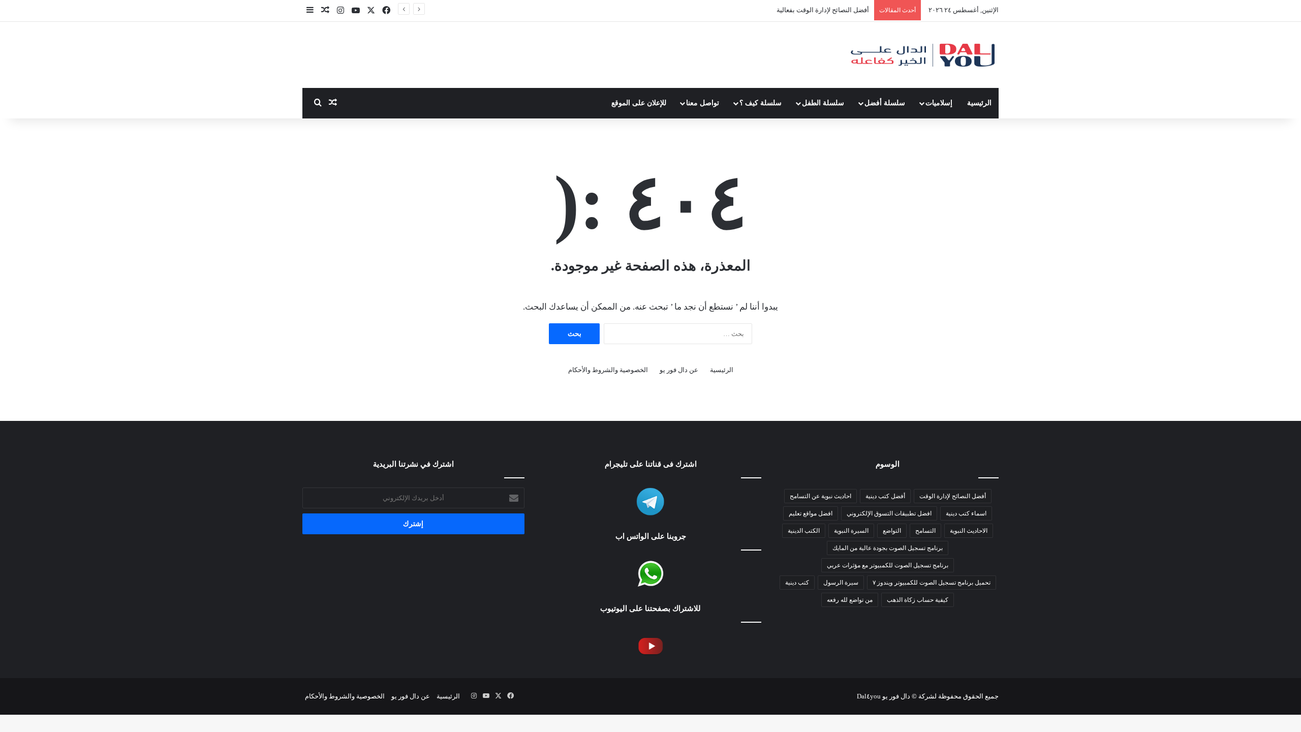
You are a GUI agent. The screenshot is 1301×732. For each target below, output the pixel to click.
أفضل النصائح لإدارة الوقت (952, 496)
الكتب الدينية (804, 530)
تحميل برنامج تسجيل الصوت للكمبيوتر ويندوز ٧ (931, 582)
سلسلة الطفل (823, 103)
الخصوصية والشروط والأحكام (608, 370)
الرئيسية (979, 103)
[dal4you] (922, 55)
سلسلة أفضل (884, 103)
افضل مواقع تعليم (810, 513)
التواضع (892, 530)
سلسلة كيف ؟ (760, 103)
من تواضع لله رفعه (850, 599)
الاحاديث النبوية (968, 530)
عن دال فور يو (679, 370)
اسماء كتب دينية (966, 513)
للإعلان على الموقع (638, 103)
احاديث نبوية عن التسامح (820, 496)
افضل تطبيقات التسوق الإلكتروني (889, 513)
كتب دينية (797, 582)
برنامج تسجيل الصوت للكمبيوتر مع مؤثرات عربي (887, 565)
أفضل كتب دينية (885, 496)
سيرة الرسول (840, 582)
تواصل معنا (702, 103)
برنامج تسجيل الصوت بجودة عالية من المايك (887, 548)
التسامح (925, 530)
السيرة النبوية (851, 530)
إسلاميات (938, 103)
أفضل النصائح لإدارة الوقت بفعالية (823, 10)
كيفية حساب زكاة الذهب (917, 599)
